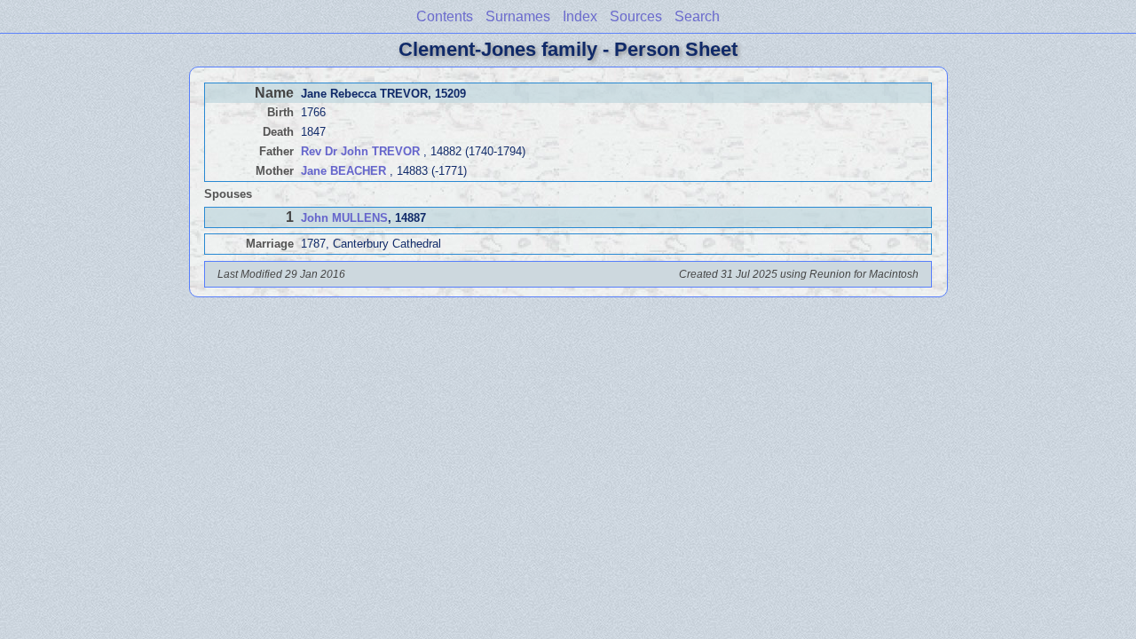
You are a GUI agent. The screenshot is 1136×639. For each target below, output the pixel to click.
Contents (444, 16)
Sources (636, 16)
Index (580, 16)
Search (697, 16)
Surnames (517, 16)
